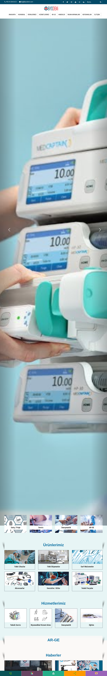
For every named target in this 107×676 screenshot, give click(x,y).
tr (103, 5)
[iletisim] (96, 673)
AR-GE (54, 15)
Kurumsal (21, 15)
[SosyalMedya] (75, 673)
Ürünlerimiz (32, 15)
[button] (8, 272)
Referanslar (87, 15)
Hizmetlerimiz (44, 15)
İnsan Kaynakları (74, 15)
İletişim (97, 15)
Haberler (61, 15)
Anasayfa (12, 15)
